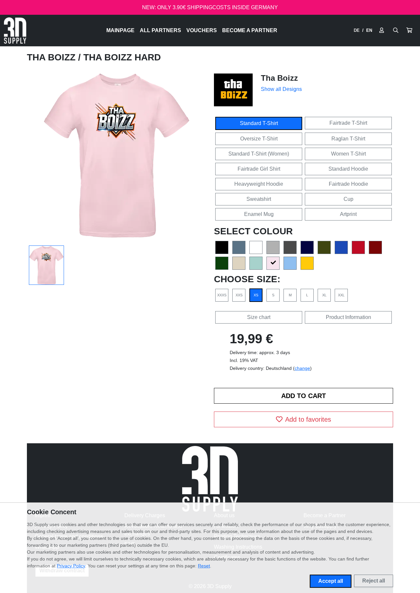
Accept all (330, 581)
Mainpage (120, 30)
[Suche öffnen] (395, 30)
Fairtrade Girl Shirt (259, 169)
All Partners (160, 30)
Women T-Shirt (348, 154)
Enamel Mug (259, 214)
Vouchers (201, 30)
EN (369, 30)
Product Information (348, 317)
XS (256, 295)
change (302, 368)
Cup (348, 199)
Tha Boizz (52, 57)
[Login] (381, 30)
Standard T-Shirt (259, 123)
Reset (204, 565)
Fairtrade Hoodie (348, 184)
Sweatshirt (258, 199)
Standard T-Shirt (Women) (258, 154)
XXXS (221, 295)
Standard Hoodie (348, 169)
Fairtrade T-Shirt (348, 123)
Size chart (258, 317)
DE (357, 30)
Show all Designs (281, 89)
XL (324, 295)
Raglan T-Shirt (348, 138)
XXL (341, 295)
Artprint (348, 214)
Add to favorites (308, 419)
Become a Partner (249, 30)
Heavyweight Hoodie (258, 184)
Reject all (373, 580)
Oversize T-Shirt (259, 138)
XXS (239, 295)
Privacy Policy (71, 565)
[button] (409, 30)
